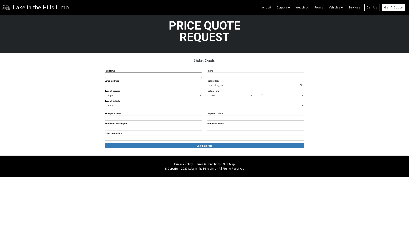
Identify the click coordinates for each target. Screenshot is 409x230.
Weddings (302, 7)
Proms (318, 7)
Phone (210, 70)
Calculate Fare (204, 145)
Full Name (110, 70)
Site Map (229, 164)
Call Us (372, 7)
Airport (266, 7)
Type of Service (112, 90)
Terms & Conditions (208, 164)
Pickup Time (213, 90)
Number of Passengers (116, 123)
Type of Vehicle (112, 101)
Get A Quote (393, 7)
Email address (112, 80)
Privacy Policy (183, 164)
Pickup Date (213, 80)
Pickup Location (113, 113)
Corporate (283, 7)
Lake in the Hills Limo (41, 7)
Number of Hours (215, 123)
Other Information (113, 133)
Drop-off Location (215, 113)
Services (354, 7)
